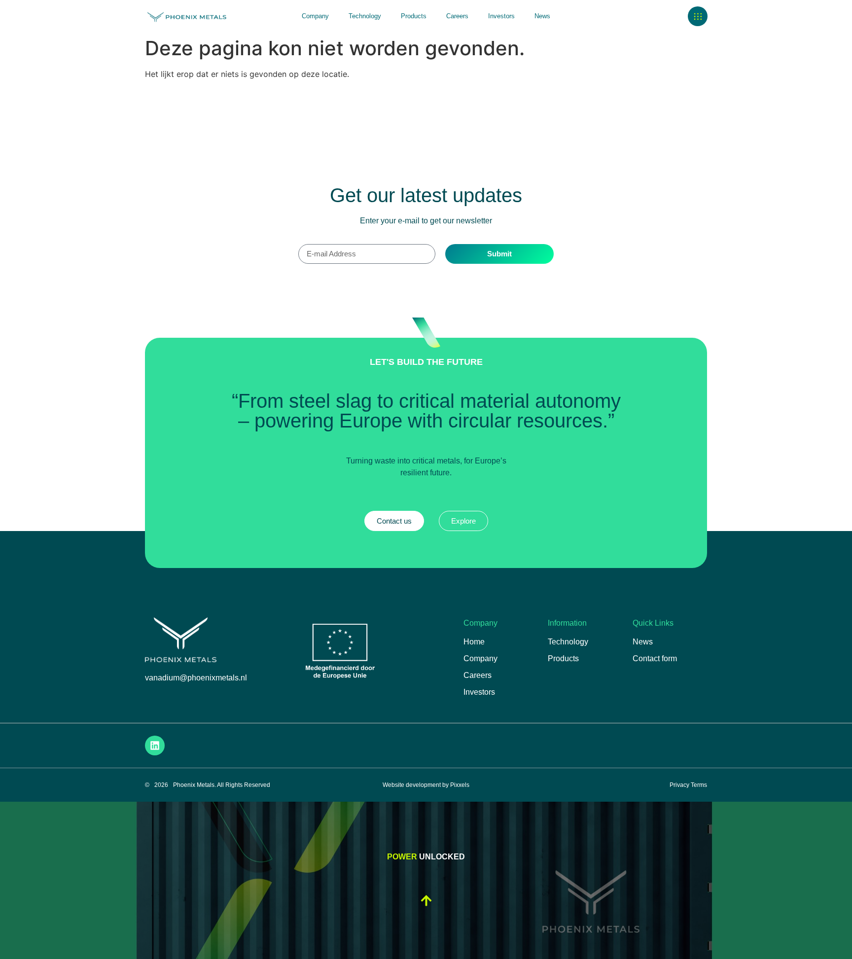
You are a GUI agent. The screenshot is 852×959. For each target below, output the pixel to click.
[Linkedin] (155, 745)
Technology (365, 16)
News (542, 16)
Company (315, 16)
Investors (501, 16)
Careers (457, 16)
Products (413, 16)
